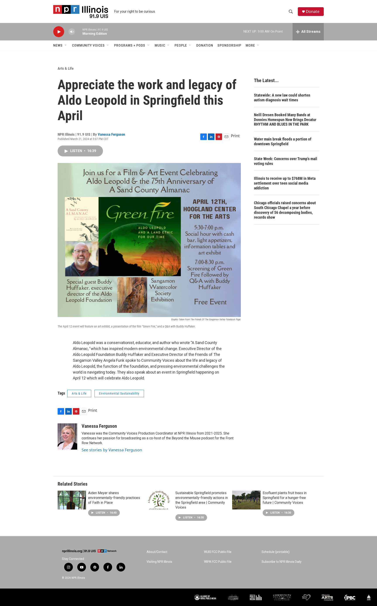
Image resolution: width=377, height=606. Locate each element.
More (250, 45)
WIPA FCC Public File (217, 561)
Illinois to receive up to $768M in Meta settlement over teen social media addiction (284, 183)
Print (235, 135)
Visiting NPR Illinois (159, 561)
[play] (58, 31)
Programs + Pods (129, 45)
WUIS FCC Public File (217, 552)
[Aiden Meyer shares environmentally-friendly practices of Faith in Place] (72, 500)
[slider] (78, 31)
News (58, 45)
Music (160, 45)
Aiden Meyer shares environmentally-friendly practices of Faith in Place (114, 498)
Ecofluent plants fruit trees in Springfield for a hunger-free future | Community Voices (285, 498)
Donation (204, 45)
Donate (312, 11)
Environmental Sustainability (119, 393)
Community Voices (88, 45)
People (181, 45)
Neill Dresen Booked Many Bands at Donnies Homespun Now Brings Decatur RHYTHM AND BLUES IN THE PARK (285, 120)
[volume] (71, 32)
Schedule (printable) (276, 552)
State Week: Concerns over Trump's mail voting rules (285, 161)
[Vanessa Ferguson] (67, 436)
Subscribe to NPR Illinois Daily (282, 561)
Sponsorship (229, 45)
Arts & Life (66, 68)
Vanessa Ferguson (111, 134)
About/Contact (157, 552)
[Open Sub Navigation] (66, 45)
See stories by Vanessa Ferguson (112, 449)
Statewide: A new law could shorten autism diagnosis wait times (282, 97)
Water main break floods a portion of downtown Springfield (282, 141)
